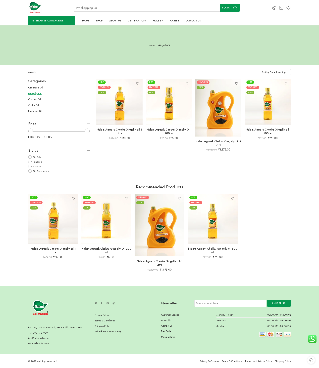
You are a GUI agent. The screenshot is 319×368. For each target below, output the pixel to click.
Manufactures (168, 337)
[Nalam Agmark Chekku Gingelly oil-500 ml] (268, 102)
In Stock (37, 166)
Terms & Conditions (105, 320)
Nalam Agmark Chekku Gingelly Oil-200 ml (169, 131)
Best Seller (166, 331)
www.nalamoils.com (38, 343)
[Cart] (281, 7)
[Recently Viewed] (311, 360)
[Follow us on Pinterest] (107, 303)
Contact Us (166, 325)
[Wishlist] (138, 83)
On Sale (37, 157)
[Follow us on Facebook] (101, 303)
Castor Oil (33, 105)
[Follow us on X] (96, 303)
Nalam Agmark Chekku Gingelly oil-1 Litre (119, 131)
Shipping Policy (102, 326)
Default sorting (278, 72)
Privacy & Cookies (209, 361)
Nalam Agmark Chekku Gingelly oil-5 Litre (218, 143)
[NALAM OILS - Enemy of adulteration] (35, 8)
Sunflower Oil (35, 111)
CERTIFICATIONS (137, 20)
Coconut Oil (34, 99)
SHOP (99, 20)
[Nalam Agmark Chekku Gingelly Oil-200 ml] (169, 102)
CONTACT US (193, 20)
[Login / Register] (274, 7)
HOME (85, 20)
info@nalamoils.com (38, 338)
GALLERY (158, 20)
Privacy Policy (102, 315)
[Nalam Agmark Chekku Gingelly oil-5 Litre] (218, 108)
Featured (37, 161)
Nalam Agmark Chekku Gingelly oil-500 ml (268, 131)
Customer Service (170, 314)
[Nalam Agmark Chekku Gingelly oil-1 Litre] (119, 102)
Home (152, 45)
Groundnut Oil (35, 87)
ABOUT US (115, 20)
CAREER (174, 20)
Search (226, 7)
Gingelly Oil (35, 93)
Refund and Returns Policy (108, 331)
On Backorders (41, 171)
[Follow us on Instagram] (113, 303)
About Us (166, 320)
